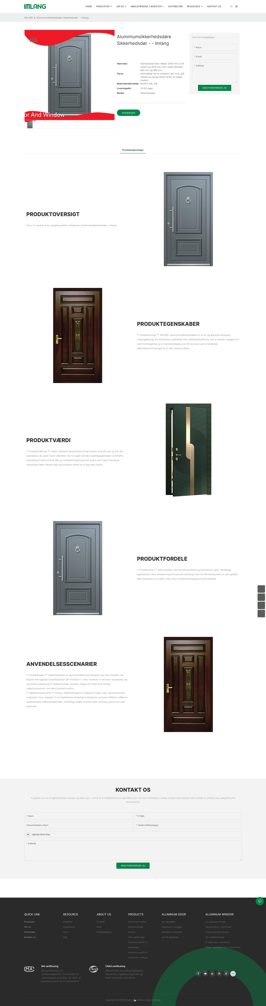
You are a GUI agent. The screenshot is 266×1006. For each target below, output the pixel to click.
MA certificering (49, 966)
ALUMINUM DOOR (174, 914)
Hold (99, 926)
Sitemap (156, 1000)
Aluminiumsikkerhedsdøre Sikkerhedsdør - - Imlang (62, 17)
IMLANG (28, 17)
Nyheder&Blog (104, 932)
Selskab (101, 921)
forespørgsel (128, 112)
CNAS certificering (115, 966)
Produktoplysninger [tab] (133, 150)
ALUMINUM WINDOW (219, 914)
